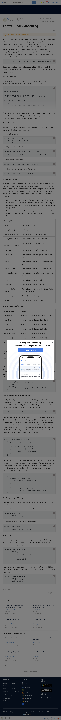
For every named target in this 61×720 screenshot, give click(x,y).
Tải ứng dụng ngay (30, 350)
